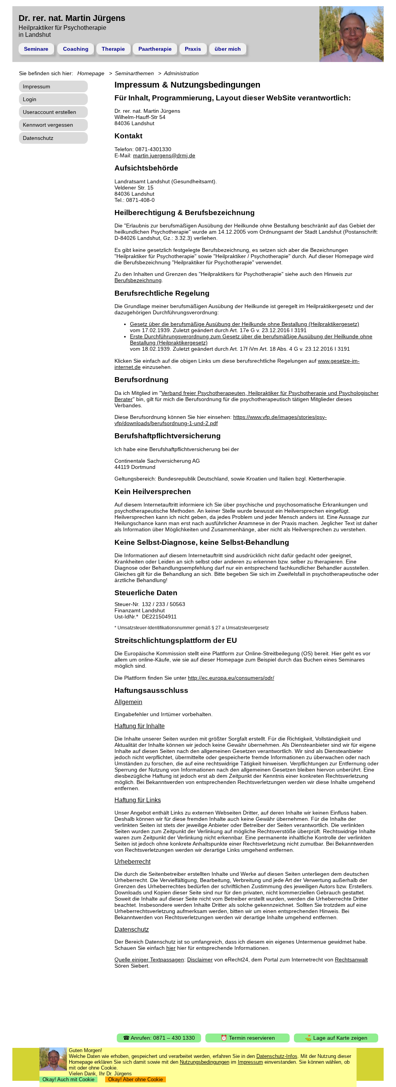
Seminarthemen (134, 73)
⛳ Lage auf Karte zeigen (336, 1038)
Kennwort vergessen (48, 125)
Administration (181, 73)
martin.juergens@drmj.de (164, 155)
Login (29, 99)
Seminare (36, 49)
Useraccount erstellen (49, 112)
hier (171, 948)
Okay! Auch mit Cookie (68, 1079)
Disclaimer (200, 959)
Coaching (76, 49)
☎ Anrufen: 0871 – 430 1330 (159, 1038)
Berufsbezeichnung (138, 280)
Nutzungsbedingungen (204, 1062)
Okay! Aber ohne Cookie (135, 1079)
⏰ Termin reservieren (247, 1038)
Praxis (193, 49)
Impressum (36, 86)
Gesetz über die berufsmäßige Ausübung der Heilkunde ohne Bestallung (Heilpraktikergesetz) (244, 324)
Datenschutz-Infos (276, 1056)
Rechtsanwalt (351, 959)
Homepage (90, 73)
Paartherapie (155, 49)
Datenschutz (38, 138)
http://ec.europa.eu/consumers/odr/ (231, 678)
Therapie (113, 49)
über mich (228, 49)
